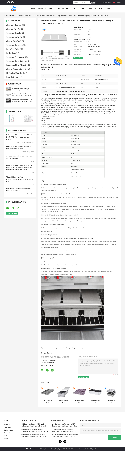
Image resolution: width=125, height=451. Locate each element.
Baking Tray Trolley (12, 49)
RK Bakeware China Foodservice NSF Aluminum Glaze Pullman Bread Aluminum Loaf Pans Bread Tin (95, 402)
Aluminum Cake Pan (13, 41)
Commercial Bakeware (14, 45)
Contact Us (91, 8)
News (101, 8)
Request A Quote (106, 2)
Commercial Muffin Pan (14, 37)
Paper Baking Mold (12, 77)
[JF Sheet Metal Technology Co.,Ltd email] (8, 208)
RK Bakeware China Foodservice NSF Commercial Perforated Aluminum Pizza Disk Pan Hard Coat (64, 431)
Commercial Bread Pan (24, 15)
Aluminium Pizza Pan (13, 29)
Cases (107, 8)
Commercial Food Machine (15, 57)
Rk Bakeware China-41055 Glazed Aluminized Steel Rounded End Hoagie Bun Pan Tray (34, 425)
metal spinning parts (80, 348)
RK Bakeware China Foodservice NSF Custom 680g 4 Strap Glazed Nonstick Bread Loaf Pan (22, 90)
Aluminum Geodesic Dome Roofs (17, 69)
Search (93, 2)
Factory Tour (63, 8)
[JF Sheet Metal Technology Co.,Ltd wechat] (19, 208)
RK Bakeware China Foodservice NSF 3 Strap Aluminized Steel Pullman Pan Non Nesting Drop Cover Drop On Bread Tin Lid (55, 58)
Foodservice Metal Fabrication (16, 65)
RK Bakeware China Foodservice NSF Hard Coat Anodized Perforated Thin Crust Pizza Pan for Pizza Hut (65, 436)
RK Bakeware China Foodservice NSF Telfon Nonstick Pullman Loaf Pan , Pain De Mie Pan (63, 402)
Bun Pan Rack (11, 53)
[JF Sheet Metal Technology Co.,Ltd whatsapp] (14, 208)
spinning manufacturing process (52, 348)
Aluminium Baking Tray (13, 25)
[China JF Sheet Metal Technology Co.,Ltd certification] (12, 118)
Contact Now (78, 58)
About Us (52, 8)
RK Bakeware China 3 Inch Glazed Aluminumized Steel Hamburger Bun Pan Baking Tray (35, 431)
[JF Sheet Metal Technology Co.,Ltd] (14, 9)
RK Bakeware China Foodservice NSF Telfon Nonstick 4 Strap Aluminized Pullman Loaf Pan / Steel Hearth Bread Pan (47, 402)
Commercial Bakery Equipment (16, 61)
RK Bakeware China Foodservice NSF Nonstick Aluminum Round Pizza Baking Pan (64, 425)
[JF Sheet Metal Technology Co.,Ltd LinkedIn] (8, 2)
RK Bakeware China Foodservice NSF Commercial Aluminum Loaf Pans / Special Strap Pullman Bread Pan (111, 402)
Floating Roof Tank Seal (14, 73)
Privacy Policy (29, 449)
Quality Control (77, 8)
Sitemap (6, 438)
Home (33, 8)
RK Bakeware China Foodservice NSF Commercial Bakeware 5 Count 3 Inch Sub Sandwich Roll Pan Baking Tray (34, 436)
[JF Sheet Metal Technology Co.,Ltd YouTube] (12, 2)
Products (42, 8)
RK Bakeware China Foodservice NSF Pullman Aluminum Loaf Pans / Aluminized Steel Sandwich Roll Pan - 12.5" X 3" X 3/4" (79, 402)
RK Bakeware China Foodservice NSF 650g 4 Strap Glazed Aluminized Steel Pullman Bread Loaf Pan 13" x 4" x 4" (22, 95)
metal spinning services (68, 348)
